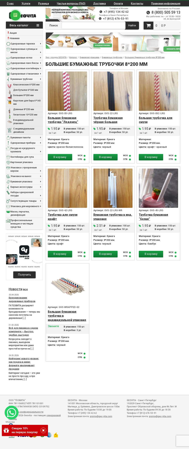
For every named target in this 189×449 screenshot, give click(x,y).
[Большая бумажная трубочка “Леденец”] (67, 91)
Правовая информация (165, 3)
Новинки (14, 38)
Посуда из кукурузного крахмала (23, 150)
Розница (43, 3)
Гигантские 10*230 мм (25, 114)
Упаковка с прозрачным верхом (24, 169)
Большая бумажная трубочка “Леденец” (63, 120)
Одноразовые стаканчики (25, 73)
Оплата (118, 3)
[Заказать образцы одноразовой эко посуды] (146, 42)
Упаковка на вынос (21, 176)
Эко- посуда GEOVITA (56, 57)
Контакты (137, 3)
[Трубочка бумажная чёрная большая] (113, 91)
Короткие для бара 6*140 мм (27, 102)
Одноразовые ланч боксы (25, 63)
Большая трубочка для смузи (155, 120)
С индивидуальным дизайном (23, 130)
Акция (13, 33)
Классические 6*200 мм (26, 84)
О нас (10, 3)
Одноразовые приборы (23, 143)
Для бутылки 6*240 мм (25, 90)
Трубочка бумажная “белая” (153, 217)
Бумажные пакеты (20, 137)
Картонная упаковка (22, 162)
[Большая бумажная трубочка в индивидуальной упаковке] (67, 285)
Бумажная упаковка (21, 181)
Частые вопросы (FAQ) (71, 3)
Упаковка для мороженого (25, 206)
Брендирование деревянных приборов (22, 299)
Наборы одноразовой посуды (22, 194)
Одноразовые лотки (21, 57)
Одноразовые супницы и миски (24, 51)
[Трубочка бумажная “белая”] (158, 188)
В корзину (60, 157)
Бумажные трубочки (21, 79)
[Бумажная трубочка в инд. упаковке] (113, 188)
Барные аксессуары (21, 187)
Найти (132, 25)
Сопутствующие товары (24, 201)
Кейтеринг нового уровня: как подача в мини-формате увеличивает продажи (24, 363)
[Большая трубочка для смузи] (158, 91)
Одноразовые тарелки (23, 43)
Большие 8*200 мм (23, 95)
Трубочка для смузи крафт (62, 217)
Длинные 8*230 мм (23, 109)
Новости (15, 289)
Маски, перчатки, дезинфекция (20, 213)
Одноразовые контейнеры (25, 68)
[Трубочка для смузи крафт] (67, 188)
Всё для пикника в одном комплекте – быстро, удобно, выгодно (23, 331)
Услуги (26, 3)
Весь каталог (19, 25)
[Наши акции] (69, 14)
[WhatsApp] (10, 411)
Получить (24, 274)
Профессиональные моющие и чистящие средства (22, 223)
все (25, 289)
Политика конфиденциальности (26, 412)
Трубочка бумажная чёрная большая (108, 120)
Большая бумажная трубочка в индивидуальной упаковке (67, 316)
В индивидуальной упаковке (23, 122)
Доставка (99, 3)
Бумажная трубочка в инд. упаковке (112, 217)
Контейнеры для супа (22, 157)
